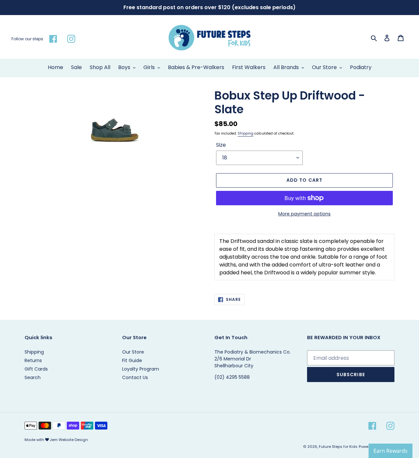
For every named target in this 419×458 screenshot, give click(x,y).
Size (221, 145)
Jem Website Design (69, 439)
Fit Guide (132, 360)
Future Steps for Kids (338, 446)
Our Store (133, 352)
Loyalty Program (140, 369)
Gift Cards (36, 369)
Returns (33, 360)
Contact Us (135, 377)
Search (33, 377)
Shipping (245, 133)
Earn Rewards (390, 450)
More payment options (304, 214)
